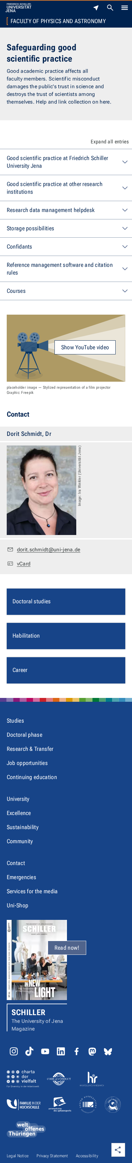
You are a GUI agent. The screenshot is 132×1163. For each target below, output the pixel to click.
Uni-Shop (18, 905)
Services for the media (32, 891)
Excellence (19, 813)
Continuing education (32, 777)
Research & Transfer (30, 748)
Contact (16, 863)
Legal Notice (18, 1155)
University (18, 798)
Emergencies (22, 877)
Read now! (66, 947)
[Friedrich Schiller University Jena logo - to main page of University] (18, 7)
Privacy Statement (52, 1155)
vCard (24, 564)
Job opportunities (27, 763)
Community (20, 841)
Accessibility (87, 1155)
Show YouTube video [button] (85, 347)
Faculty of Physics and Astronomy (58, 21)
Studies (15, 720)
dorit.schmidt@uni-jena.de (48, 550)
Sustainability (22, 827)
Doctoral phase (24, 734)
